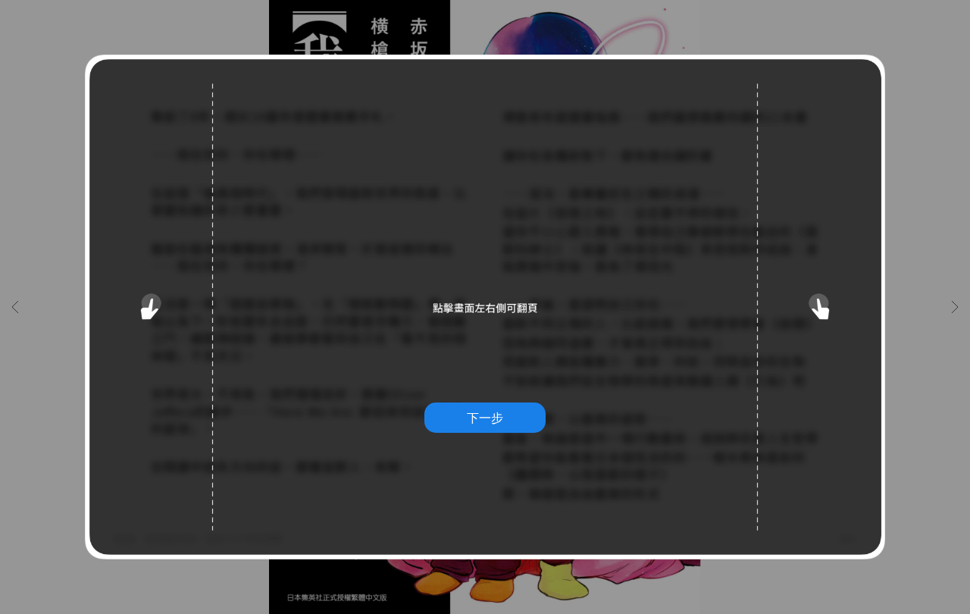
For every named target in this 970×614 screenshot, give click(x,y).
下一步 (485, 417)
